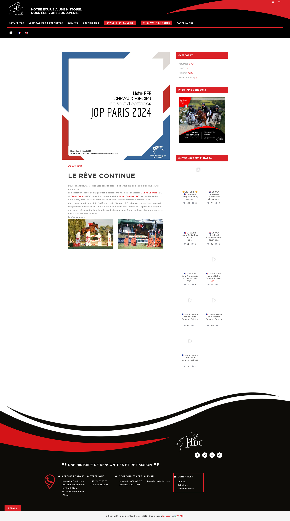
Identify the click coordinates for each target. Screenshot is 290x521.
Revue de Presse (186, 77)
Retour (12, 508)
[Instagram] (198, 186)
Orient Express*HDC (129, 196)
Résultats (183, 72)
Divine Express (78, 196)
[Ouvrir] (190, 178)
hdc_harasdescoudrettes (190, 170)
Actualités (183, 63)
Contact (181, 482)
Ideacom (166, 516)
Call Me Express (149, 193)
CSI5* (181, 68)
